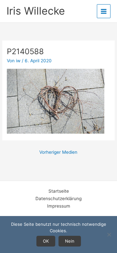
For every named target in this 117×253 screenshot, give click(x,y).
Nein (69, 241)
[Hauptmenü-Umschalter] (104, 11)
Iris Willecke (35, 11)
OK (46, 241)
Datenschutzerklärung (58, 198)
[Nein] (109, 234)
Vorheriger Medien (58, 152)
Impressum (58, 206)
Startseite (58, 191)
